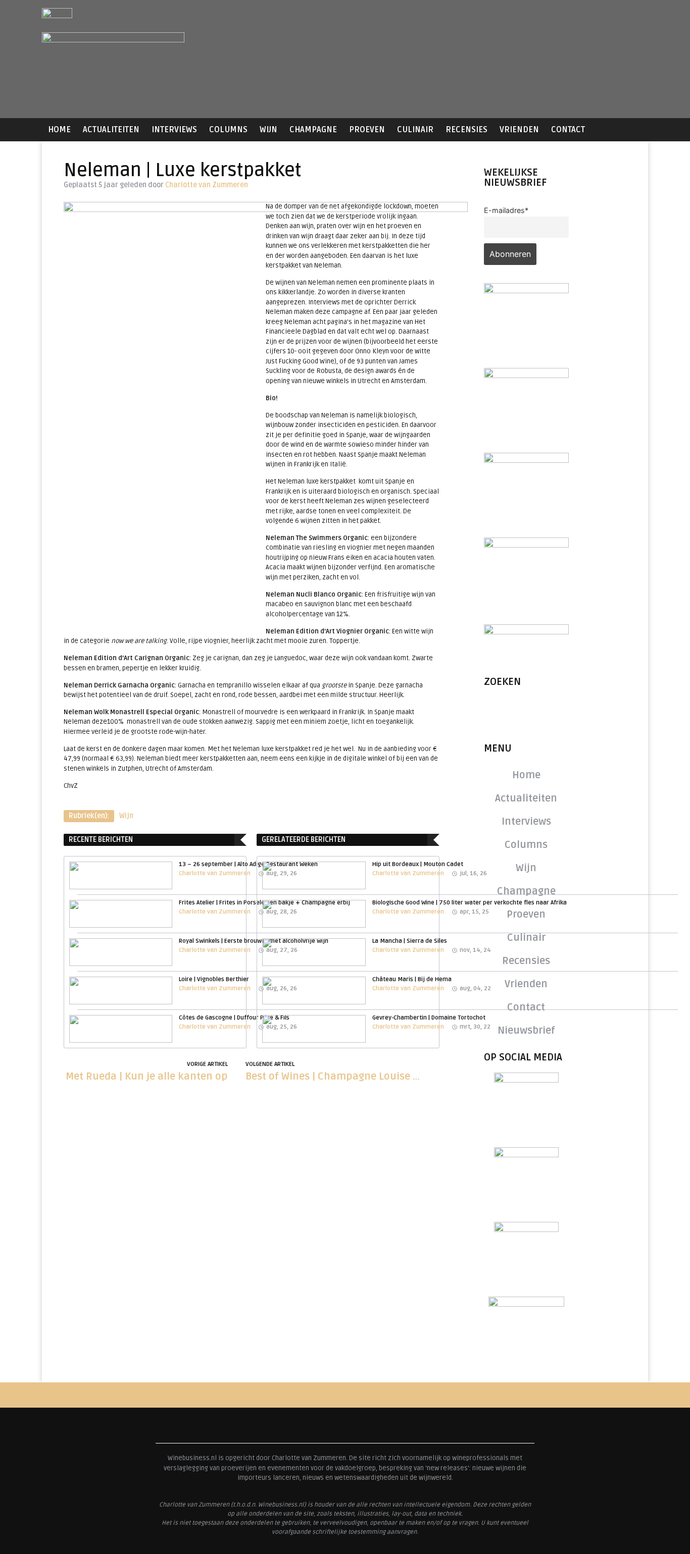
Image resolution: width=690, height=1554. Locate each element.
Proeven (367, 130)
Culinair (415, 130)
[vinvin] (526, 631)
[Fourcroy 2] (526, 375)
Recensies (466, 130)
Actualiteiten (111, 130)
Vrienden (519, 130)
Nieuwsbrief (526, 1031)
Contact (568, 130)
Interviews (174, 130)
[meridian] (526, 545)
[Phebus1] (526, 460)
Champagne (313, 130)
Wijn (268, 130)
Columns (228, 130)
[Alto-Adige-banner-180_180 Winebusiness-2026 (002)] (526, 290)
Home (59, 130)
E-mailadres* (506, 210)
